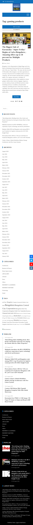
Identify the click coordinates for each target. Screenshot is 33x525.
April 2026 (5, 162)
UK (21, 324)
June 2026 (4, 157)
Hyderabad (17, 316)
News (5, 63)
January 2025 (5, 203)
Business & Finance (7, 268)
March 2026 (5, 165)
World (8, 63)
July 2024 (4, 220)
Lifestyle (4, 276)
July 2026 (4, 154)
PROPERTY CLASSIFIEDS (8, 285)
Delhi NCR (13, 313)
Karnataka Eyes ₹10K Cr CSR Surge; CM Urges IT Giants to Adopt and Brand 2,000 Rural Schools (17, 399)
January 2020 (5, 256)
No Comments (16, 29)
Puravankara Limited (23, 322)
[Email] (22, 101)
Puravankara (15, 322)
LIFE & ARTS (5, 273)
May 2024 (4, 226)
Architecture (5, 265)
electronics (21, 313)
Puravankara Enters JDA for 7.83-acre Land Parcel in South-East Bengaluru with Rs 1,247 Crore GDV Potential (17, 370)
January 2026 (5, 170)
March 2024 (5, 231)
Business (28, 311)
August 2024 (5, 217)
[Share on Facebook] (16, 101)
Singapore (4, 324)
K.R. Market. (8, 318)
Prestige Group (5, 322)
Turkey (18, 324)
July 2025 (4, 187)
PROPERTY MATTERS (7, 287)
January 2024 (5, 237)
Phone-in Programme (23, 320)
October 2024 (5, 212)
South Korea (9, 324)
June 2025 (4, 190)
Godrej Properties (5, 315)
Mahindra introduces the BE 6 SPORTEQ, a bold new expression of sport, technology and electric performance (17, 351)
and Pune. (4, 302)
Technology (5, 290)
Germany (28, 313)
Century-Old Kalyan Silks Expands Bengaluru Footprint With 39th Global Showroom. (16, 390)
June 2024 (4, 223)
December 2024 (6, 206)
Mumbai (16, 320)
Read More (16, 96)
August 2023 (5, 250)
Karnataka (20, 318)
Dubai (18, 313)
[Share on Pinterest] (20, 101)
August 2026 (5, 151)
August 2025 (5, 184)
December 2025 (6, 173)
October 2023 (5, 245)
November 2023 (6, 242)
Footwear (25, 313)
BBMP (3, 305)
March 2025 (5, 198)
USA (23, 324)
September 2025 (6, 181)
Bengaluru (9, 305)
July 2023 (4, 253)
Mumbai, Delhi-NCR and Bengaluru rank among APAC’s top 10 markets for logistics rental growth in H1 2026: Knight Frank (16, 131)
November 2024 (6, 209)
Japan (25, 315)
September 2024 (6, 214)
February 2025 (5, 201)
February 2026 (5, 168)
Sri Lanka (14, 324)
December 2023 (6, 239)
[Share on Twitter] (18, 101)
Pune (11, 322)
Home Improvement (7, 271)
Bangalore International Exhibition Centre (20, 302)
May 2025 (4, 192)
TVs (20, 324)
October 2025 (5, 179)
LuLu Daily (4, 320)
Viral (17, 522)
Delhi (9, 313)
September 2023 (6, 248)
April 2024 (5, 228)
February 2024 (5, 234)
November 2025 (6, 176)
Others (3, 282)
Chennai (4, 313)
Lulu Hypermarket (10, 320)
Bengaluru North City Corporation (17, 311)
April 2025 (5, 195)
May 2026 (4, 159)
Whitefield (27, 324)
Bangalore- (10, 302)
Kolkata (25, 318)
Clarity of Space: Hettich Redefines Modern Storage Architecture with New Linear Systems (16, 380)
